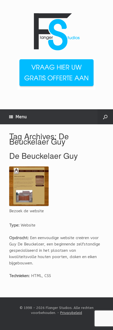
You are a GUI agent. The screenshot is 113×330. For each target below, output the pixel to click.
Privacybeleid (71, 313)
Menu (21, 116)
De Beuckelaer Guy (43, 155)
